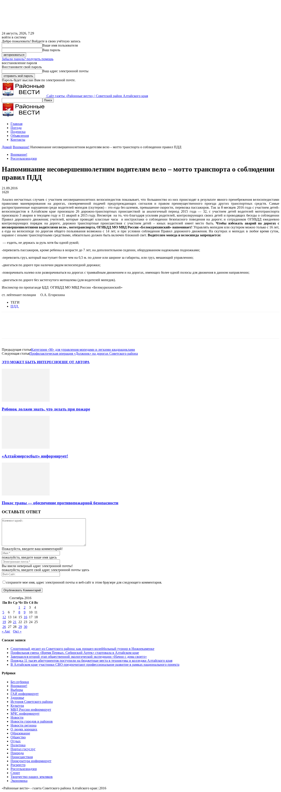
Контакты (18, 139)
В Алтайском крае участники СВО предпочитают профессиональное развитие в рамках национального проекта (95, 664)
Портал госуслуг (23, 749)
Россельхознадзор (24, 158)
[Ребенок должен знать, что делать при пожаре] (26, 400)
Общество (18, 737)
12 (4, 617)
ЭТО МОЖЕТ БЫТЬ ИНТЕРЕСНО (30, 362)
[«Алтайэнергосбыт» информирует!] (26, 447)
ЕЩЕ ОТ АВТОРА (74, 362)
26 (4, 627)
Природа (17, 753)
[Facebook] (9, 329)
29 (20, 627)
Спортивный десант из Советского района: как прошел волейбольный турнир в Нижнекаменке (82, 649)
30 (25, 627)
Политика (18, 745)
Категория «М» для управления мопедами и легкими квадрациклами (83, 349)
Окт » (17, 631)
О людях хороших (24, 729)
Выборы (17, 690)
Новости (17, 717)
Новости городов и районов (32, 721)
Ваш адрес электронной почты (65, 71)
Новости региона (23, 725)
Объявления (20, 135)
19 (4, 622)
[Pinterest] (40, 329)
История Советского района (32, 701)
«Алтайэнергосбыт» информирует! (35, 456)
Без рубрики (20, 682)
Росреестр (18, 765)
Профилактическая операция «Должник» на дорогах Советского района (83, 353)
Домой (7, 147)
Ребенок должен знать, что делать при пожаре (46, 409)
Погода (16, 128)
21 (14, 622)
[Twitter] (25, 329)
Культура (17, 705)
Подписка (18, 132)
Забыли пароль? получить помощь (27, 59)
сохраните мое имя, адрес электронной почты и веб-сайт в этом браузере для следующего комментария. (84, 582)
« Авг (6, 631)
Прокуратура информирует (31, 761)
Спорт (15, 773)
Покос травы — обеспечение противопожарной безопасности (60, 503)
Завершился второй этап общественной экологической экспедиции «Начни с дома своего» (79, 656)
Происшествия (22, 757)
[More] (72, 329)
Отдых (16, 741)
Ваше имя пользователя (60, 45)
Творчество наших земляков (32, 777)
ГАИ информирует (25, 694)
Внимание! (21, 147)
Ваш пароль (51, 50)
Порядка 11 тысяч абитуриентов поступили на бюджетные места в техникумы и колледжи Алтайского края (91, 660)
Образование (20, 733)
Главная (16, 124)
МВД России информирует (31, 709)
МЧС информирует (25, 713)
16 (25, 617)
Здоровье (17, 698)
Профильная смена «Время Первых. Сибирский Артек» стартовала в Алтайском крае (75, 653)
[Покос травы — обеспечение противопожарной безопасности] (26, 494)
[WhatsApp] (56, 329)
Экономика (19, 781)
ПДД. (15, 306)
